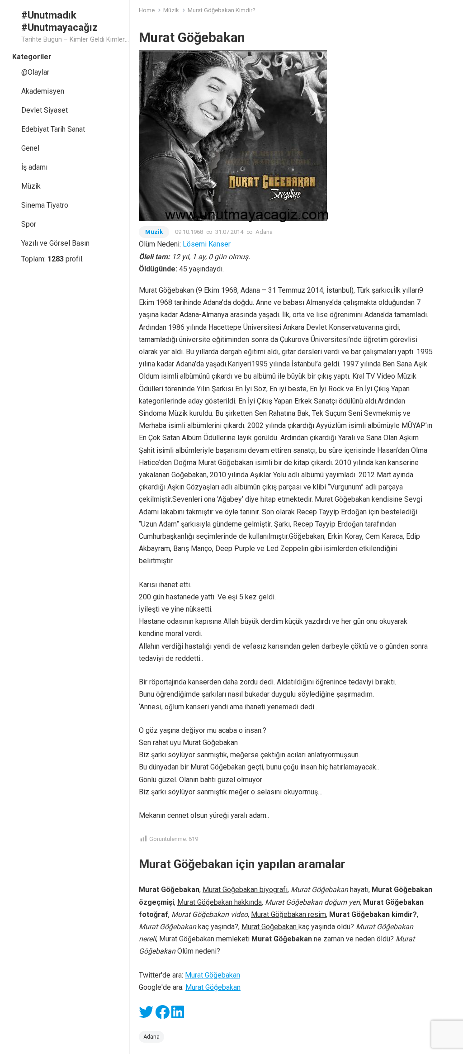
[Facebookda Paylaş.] (162, 1015)
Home (147, 10)
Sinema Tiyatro (44, 205)
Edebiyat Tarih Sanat (53, 129)
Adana (264, 231)
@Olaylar (35, 72)
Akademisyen (42, 91)
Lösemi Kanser (207, 244)
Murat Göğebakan (212, 975)
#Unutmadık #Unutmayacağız (59, 21)
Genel (30, 148)
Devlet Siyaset (44, 110)
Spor (28, 224)
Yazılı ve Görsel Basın (55, 243)
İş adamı (34, 167)
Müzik (31, 186)
